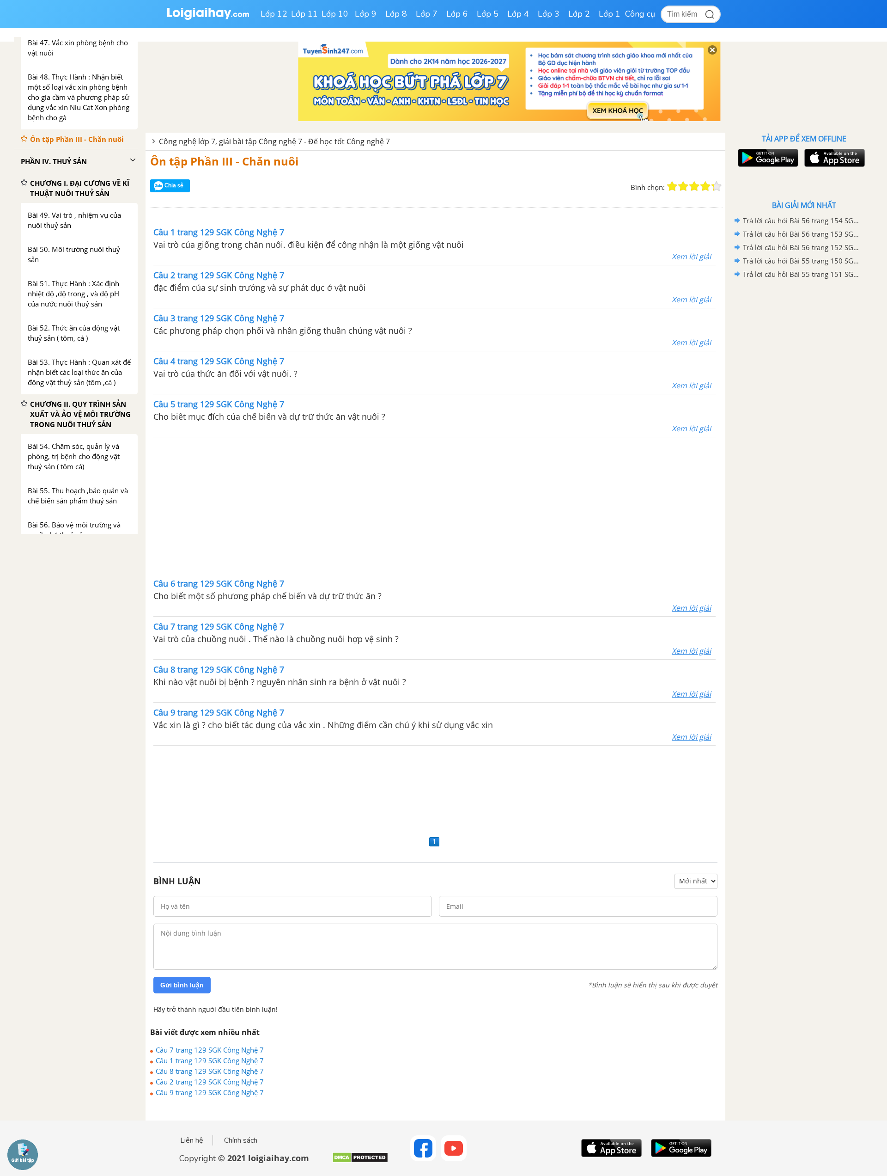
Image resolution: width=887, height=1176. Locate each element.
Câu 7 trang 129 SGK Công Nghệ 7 (210, 1049)
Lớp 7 (426, 13)
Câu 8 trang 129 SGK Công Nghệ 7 (210, 1071)
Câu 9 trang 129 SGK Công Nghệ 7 (210, 1092)
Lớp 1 (609, 13)
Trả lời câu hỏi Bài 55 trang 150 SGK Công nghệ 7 (802, 260)
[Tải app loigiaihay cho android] (767, 158)
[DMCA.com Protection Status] (360, 1161)
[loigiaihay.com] (207, 17)
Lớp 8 (396, 13)
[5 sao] (716, 186)
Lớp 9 (366, 13)
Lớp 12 (274, 13)
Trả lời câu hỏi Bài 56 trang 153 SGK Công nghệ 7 (802, 234)
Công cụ (640, 13)
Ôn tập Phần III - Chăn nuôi (224, 161)
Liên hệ (191, 1140)
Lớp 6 (457, 13)
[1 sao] (672, 186)
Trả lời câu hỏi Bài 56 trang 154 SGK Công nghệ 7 (802, 220)
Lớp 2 (579, 13)
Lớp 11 (304, 13)
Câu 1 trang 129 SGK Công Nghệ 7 (210, 1060)
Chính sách (240, 1140)
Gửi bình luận (182, 985)
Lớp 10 (335, 13)
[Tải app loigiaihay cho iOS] (833, 158)
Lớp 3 (548, 13)
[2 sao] (683, 186)
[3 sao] (694, 186)
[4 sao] (705, 186)
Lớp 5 (487, 13)
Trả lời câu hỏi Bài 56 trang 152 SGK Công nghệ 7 (802, 247)
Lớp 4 (518, 13)
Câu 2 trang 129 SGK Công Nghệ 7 (210, 1081)
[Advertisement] (434, 506)
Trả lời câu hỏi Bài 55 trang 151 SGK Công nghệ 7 (802, 274)
